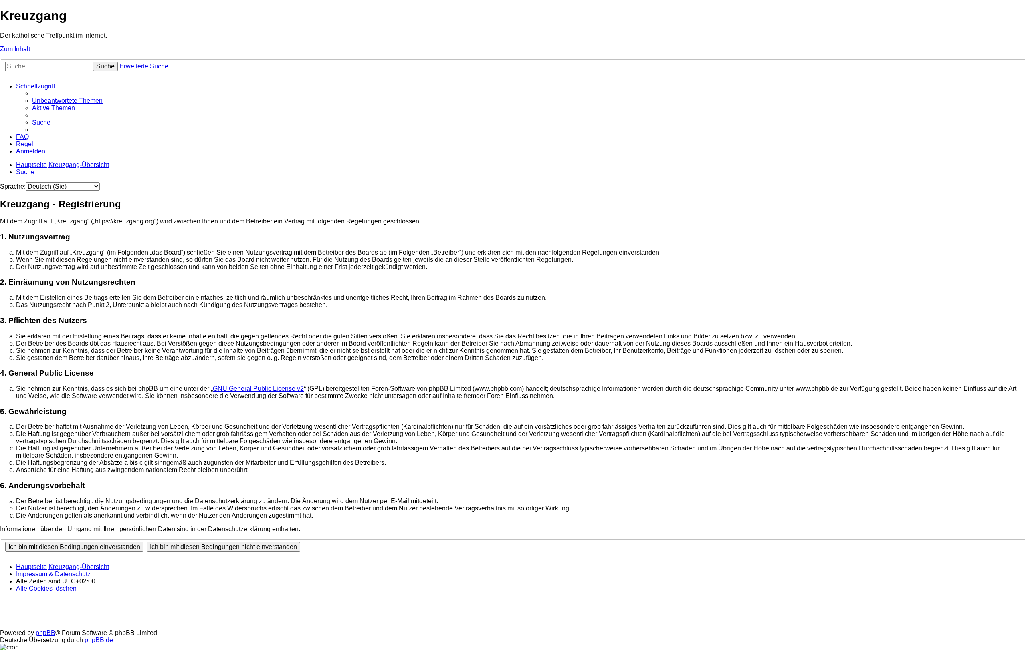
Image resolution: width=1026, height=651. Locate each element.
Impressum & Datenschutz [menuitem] (53, 574)
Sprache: (13, 186)
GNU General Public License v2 (258, 388)
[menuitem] (67, 100)
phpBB (45, 632)
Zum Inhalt (15, 49)
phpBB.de (99, 640)
